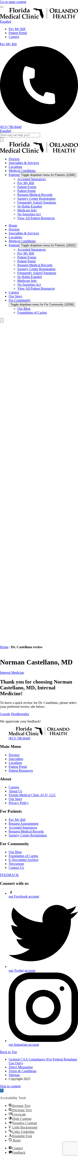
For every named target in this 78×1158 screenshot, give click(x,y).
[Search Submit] (1, 139)
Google (5, 714)
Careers (14, 37)
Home (4, 647)
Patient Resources (21, 770)
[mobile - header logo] (39, 17)
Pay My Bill (17, 29)
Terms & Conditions (22, 1071)
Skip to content (10, 1086)
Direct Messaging (21, 1067)
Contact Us (16, 867)
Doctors (14, 755)
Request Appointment (23, 823)
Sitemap (14, 1075)
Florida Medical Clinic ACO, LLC (32, 795)
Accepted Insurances (23, 827)
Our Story (15, 799)
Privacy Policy (19, 803)
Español (5, 21)
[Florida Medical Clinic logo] (39, 151)
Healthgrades (20, 714)
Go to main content (13, 2)
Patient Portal (18, 33)
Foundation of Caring (23, 856)
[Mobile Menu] (1, 7)
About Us (15, 791)
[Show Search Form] (1, 320)
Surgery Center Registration (28, 835)
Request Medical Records (26, 831)
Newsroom (16, 864)
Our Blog (15, 852)
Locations (15, 763)
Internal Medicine (12, 672)
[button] (1, 1090)
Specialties (16, 759)
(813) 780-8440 (19, 738)
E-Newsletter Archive (23, 860)
